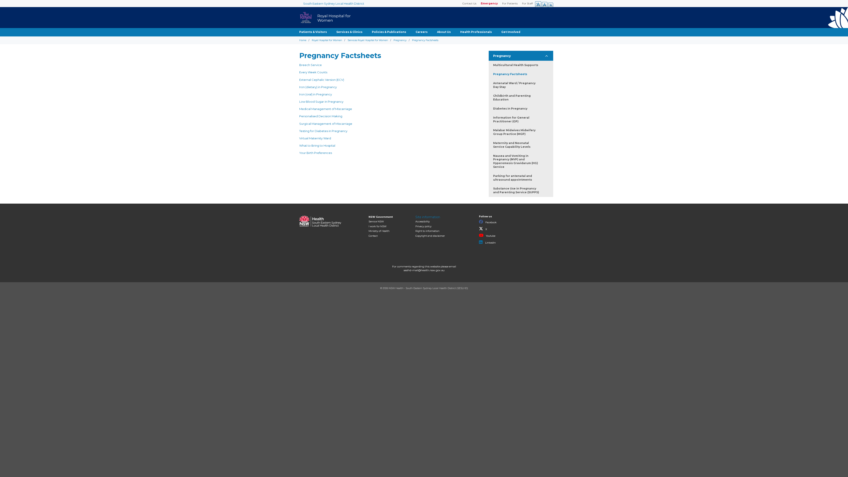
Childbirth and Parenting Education (512, 97)
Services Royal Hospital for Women (368, 40)
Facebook (491, 222)
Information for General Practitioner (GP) (511, 119)
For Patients (510, 3)
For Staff (527, 3)
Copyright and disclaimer (430, 235)
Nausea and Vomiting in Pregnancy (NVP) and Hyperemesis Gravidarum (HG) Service (515, 161)
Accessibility (422, 221)
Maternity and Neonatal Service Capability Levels (511, 144)
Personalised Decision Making (320, 116)
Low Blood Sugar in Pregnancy (321, 101)
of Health (379, 231)
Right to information (427, 231)
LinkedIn (490, 242)
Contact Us (469, 3)
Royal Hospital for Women (327, 40)
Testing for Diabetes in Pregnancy (323, 131)
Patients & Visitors (313, 32)
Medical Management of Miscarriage (325, 109)
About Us (444, 32)
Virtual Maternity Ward (315, 138)
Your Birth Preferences (315, 153)
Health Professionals (476, 32)
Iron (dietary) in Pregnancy (318, 87)
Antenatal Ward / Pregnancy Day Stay (514, 85)
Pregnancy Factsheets (510, 74)
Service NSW (376, 221)
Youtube (490, 235)
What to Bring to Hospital (317, 145)
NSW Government (381, 216)
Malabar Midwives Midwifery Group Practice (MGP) (514, 132)
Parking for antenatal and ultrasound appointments (512, 177)
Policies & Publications (389, 32)
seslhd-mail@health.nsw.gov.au (424, 270)
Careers (422, 32)
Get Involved (510, 32)
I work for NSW (377, 226)
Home (302, 40)
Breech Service (310, 65)
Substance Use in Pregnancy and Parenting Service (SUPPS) (516, 190)
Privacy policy (423, 226)
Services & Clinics (349, 32)
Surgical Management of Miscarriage (325, 123)
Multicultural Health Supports (515, 65)
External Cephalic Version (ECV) (321, 79)
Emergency (489, 3)
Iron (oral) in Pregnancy (315, 94)
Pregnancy (400, 40)
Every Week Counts (313, 72)
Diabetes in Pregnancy (510, 108)
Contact (373, 235)
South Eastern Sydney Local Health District (333, 3)
